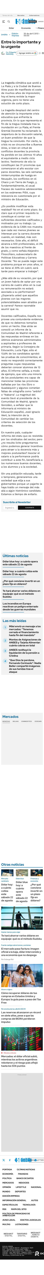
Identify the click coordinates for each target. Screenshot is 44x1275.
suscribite (32, 21)
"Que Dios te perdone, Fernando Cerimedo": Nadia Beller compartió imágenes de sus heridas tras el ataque (25, 666)
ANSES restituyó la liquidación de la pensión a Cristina (24, 652)
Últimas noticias (26, 1169)
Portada (7, 1169)
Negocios (24, 1182)
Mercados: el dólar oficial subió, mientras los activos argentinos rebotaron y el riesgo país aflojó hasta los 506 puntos (19, 1061)
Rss (4, 1209)
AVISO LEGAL (8, 1220)
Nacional (36, 1187)
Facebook (9, 1160)
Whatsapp (35, 1160)
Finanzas (23, 1174)
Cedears (38, 721)
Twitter (3, 1160)
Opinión (6, 1187)
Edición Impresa (11, 1196)
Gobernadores (34, 15)
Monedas (6, 721)
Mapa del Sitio (19, 1209)
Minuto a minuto (10, 1053)
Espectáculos (10, 1205)
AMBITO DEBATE (35, 1235)
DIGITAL (8, 1235)
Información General (14, 1200)
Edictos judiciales (30, 1220)
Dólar (11, 28)
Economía (26, 28)
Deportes (20, 1191)
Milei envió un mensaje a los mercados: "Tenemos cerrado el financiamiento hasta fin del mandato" (25, 631)
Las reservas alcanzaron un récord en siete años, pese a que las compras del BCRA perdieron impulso (21, 1017)
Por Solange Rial (7, 959)
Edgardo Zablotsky (11, 53)
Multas (6, 1224)
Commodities (26, 721)
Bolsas (16, 721)
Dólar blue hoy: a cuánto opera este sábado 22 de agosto (20, 563)
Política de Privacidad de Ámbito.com (16, 1214)
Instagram (16, 1160)
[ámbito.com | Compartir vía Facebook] (43, 53)
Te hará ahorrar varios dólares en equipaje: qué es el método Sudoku (21, 593)
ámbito (4, 35)
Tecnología (29, 1205)
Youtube (29, 1160)
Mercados (20, 15)
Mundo (6, 1191)
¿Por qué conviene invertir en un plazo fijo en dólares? (21, 582)
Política (7, 1178)
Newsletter (37, 1160)
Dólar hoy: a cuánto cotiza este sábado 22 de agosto (20, 573)
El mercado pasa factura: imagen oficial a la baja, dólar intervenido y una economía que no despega (21, 952)
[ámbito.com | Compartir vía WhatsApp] (40, 53)
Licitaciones (21, 1224)
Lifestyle (21, 1187)
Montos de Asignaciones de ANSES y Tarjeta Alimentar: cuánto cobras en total (25, 642)
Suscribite (29, 507)
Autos (34, 1200)
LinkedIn (22, 1160)
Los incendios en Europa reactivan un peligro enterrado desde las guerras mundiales (20, 606)
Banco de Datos (25, 1178)
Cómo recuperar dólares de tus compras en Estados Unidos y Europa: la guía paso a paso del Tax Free (21, 997)
